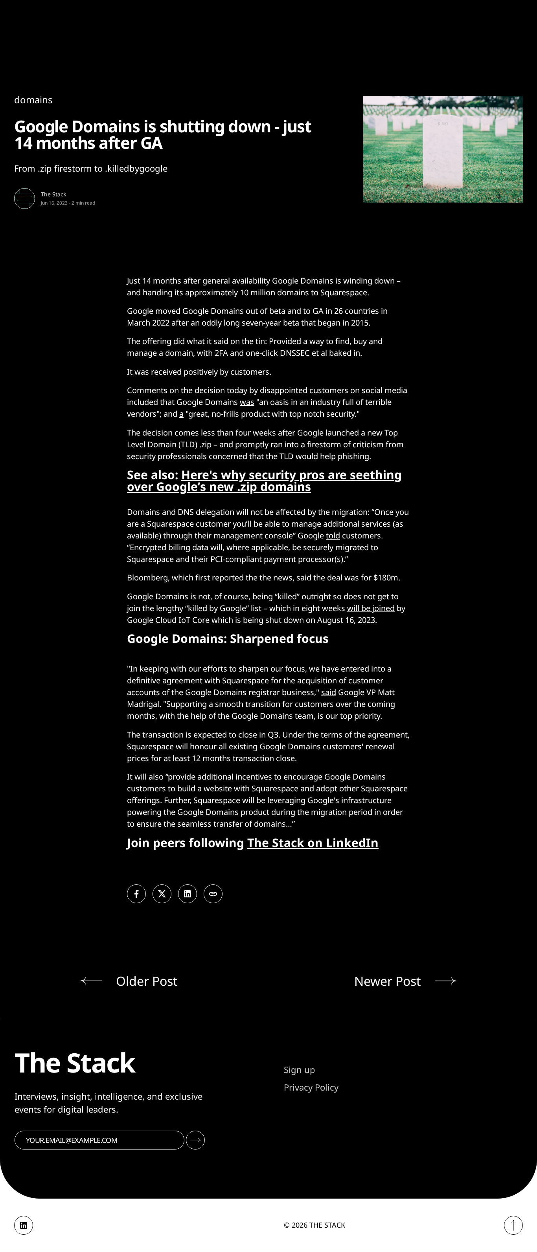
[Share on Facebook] (136, 893)
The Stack (53, 194)
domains (33, 99)
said (328, 692)
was (247, 402)
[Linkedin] (23, 1225)
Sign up (299, 1069)
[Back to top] (513, 1225)
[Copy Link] (213, 893)
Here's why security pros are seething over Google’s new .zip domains (264, 480)
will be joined (371, 608)
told (333, 535)
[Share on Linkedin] (187, 893)
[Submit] (195, 1140)
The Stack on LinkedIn (313, 843)
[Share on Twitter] (162, 893)
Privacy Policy (311, 1087)
